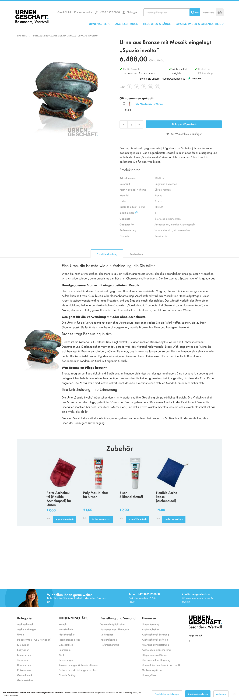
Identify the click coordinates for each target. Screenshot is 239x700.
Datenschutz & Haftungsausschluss (78, 670)
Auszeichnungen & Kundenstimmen (78, 665)
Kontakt (63, 624)
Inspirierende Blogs (69, 639)
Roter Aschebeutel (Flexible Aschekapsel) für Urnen (59, 498)
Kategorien (25, 618)
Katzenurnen (24, 670)
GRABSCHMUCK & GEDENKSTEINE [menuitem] (198, 24)
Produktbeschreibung (107, 254)
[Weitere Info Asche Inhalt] (136, 213)
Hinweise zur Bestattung (155, 644)
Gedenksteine (25, 680)
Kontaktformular (83, 12)
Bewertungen (66, 660)
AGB (61, 655)
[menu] (156, 24)
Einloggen (132, 12)
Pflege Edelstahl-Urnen (154, 655)
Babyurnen (23, 649)
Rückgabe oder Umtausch (114, 629)
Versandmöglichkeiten (112, 624)
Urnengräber (149, 675)
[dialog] (119, 694)
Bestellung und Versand (117, 618)
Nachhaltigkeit (67, 634)
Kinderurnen (24, 655)
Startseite (22, 35)
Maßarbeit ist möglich (179, 71)
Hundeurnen (24, 665)
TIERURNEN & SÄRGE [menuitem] (157, 24)
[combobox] (171, 12)
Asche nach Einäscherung (156, 649)
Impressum (65, 649)
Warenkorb (208, 12)
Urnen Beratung (150, 624)
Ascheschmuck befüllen (155, 639)
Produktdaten (136, 254)
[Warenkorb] (220, 12)
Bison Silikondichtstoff (131, 494)
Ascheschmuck (147, 73)
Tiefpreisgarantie (109, 644)
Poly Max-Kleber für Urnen (149, 103)
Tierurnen (22, 660)
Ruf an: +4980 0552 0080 (144, 594)
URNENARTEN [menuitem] (98, 24)
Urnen (129, 73)
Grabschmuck (24, 675)
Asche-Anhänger (26, 629)
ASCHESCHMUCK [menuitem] (126, 24)
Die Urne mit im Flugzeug (156, 660)
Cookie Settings (67, 675)
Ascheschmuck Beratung (155, 634)
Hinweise (149, 618)
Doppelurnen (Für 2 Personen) (34, 639)
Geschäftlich (64, 12)
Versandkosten (108, 639)
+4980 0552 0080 (109, 12)
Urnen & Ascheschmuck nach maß (161, 665)
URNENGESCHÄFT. (73, 618)
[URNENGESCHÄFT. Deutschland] (31, 16)
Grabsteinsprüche (152, 670)
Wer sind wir (66, 629)
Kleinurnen (23, 644)
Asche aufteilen (150, 629)
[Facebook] (190, 640)
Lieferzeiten (107, 634)
